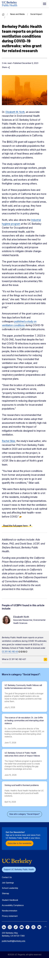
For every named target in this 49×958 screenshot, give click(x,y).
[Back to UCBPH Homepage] (9, 3)
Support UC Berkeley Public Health (19, 869)
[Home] (3, 14)
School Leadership (10, 888)
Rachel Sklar (8, 441)
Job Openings (8, 883)
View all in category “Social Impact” (24, 814)
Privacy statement (10, 916)
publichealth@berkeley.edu (13, 941)
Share (4, 67)
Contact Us (7, 877)
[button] (44, 3)
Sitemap (5, 893)
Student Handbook (10, 900)
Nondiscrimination (9, 911)
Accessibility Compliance (13, 905)
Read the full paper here (15, 525)
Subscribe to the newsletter (20, 843)
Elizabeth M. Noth (15, 112)
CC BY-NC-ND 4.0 (10, 651)
